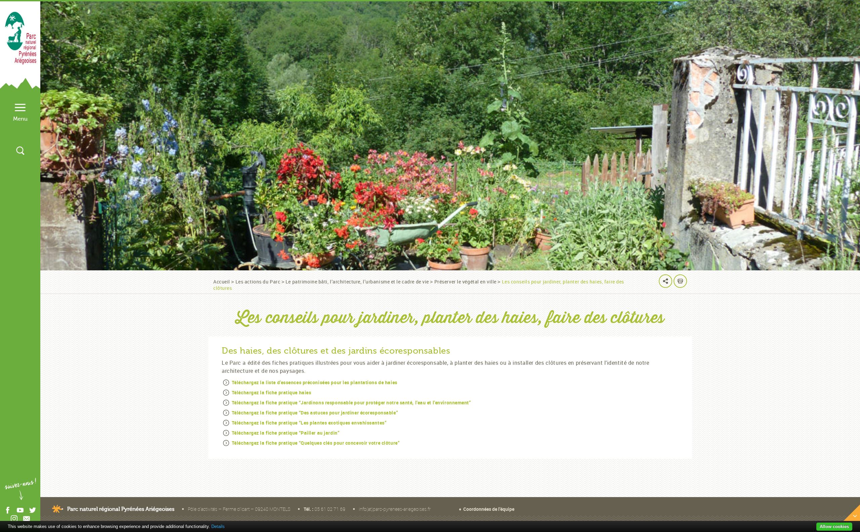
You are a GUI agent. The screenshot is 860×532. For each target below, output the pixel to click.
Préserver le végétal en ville (465, 281)
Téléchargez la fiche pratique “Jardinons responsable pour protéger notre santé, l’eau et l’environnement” (351, 402)
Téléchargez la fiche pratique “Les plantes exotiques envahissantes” (309, 422)
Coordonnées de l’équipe (488, 509)
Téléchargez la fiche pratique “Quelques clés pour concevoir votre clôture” (315, 443)
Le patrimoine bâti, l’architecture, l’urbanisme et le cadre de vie (357, 281)
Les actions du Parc (258, 281)
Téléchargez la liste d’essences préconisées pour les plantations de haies (314, 382)
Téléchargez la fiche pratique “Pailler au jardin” (285, 433)
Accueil (221, 281)
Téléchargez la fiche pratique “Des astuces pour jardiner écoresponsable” (315, 412)
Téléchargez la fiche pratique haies (271, 392)
